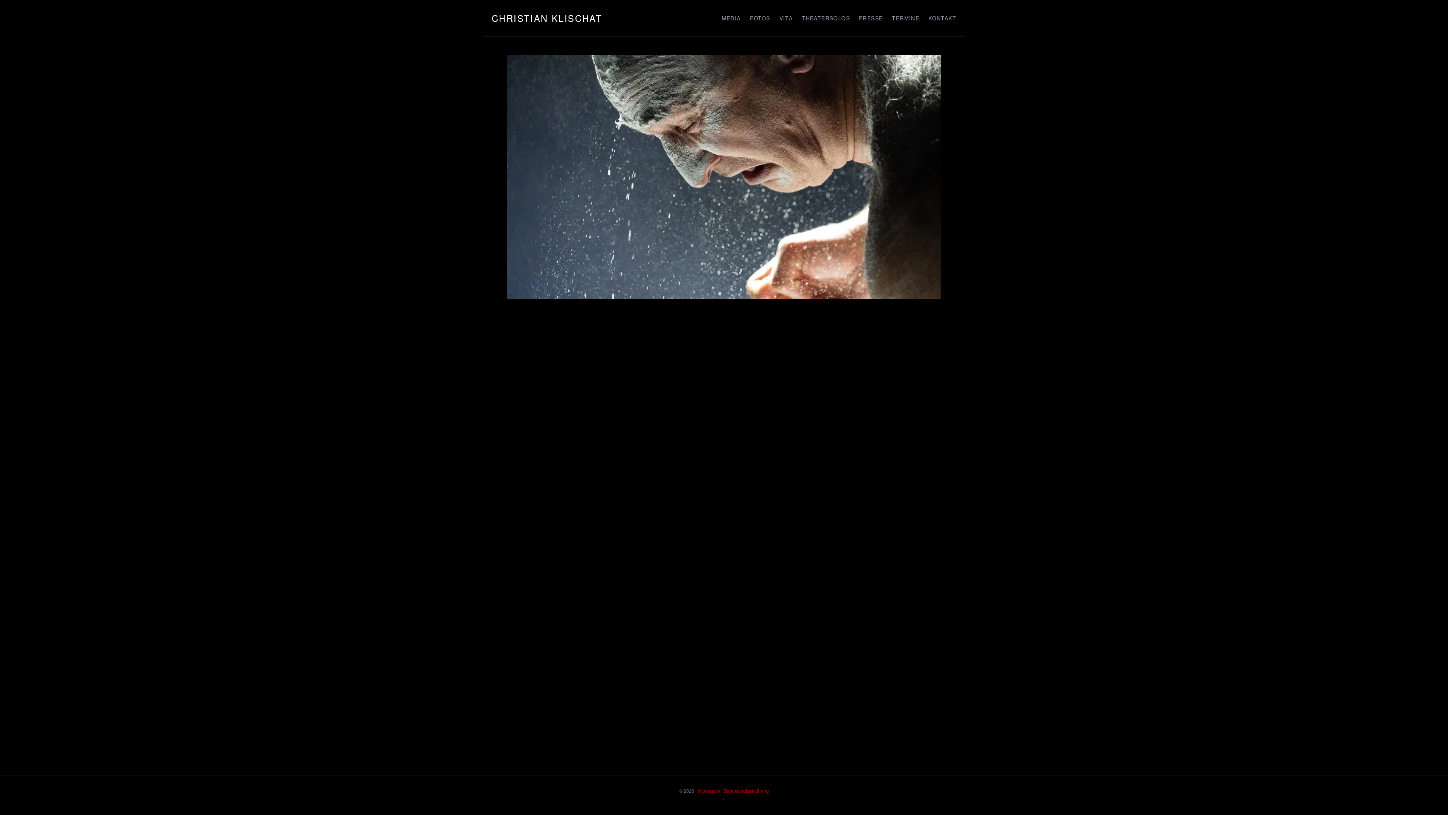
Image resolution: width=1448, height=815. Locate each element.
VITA (786, 18)
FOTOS (760, 18)
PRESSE (871, 18)
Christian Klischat (547, 18)
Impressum (709, 790)
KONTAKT (942, 18)
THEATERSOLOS (826, 18)
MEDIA (731, 18)
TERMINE (905, 18)
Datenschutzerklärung (746, 790)
